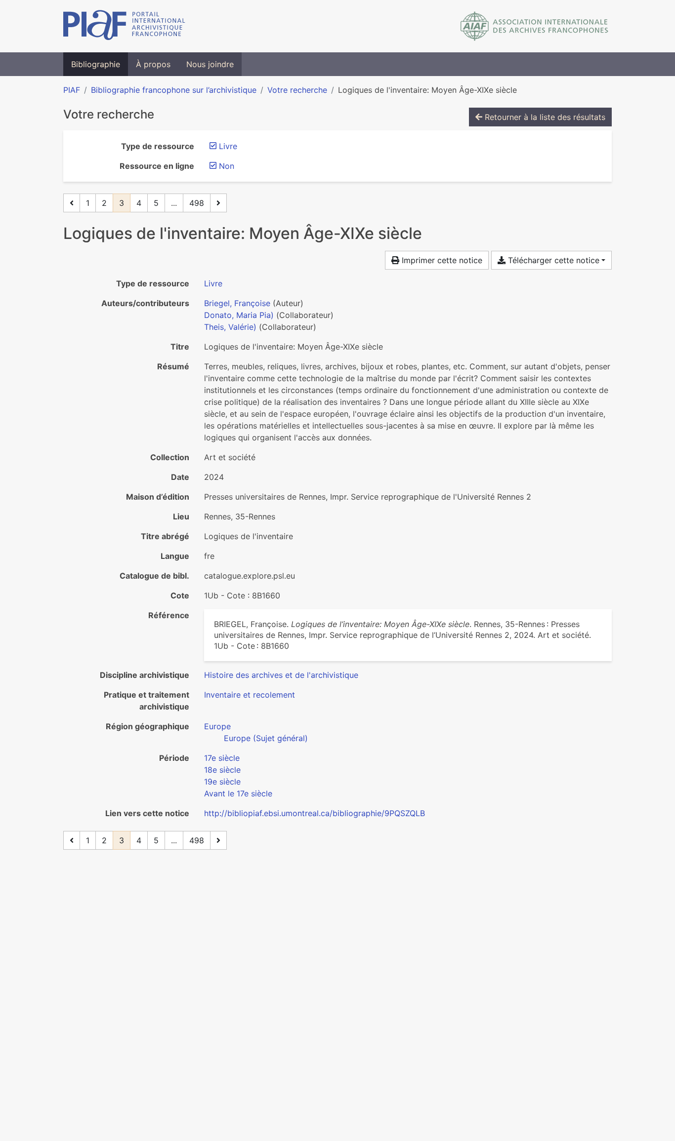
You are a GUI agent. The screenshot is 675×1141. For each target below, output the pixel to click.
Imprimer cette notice (440, 260)
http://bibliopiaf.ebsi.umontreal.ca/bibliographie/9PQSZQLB (314, 813)
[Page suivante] (218, 203)
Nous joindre (210, 64)
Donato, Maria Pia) (239, 315)
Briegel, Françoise (237, 303)
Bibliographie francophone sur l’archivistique (173, 90)
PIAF (71, 90)
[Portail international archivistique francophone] (124, 26)
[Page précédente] (71, 203)
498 (196, 203)
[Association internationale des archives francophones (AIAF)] (534, 26)
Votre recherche (297, 90)
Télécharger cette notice (552, 260)
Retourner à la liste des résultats (543, 117)
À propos (153, 64)
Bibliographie (95, 64)
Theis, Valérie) (230, 327)
